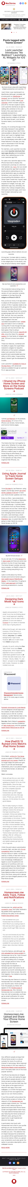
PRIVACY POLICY (21, 1158)
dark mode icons (9, 725)
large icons (22, 559)
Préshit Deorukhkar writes (10, 915)
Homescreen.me (17, 1101)
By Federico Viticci (14, 63)
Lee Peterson (11, 418)
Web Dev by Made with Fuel (9, 1168)
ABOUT (4, 1158)
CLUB (3, 19)
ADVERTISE (13, 1158)
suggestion (21, 721)
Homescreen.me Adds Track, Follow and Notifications (14, 895)
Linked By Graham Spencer (14, 903)
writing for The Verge (17, 756)
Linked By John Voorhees (14, 394)
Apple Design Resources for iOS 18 (12, 727)
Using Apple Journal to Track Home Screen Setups (14, 476)
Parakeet (5, 622)
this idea (8, 488)
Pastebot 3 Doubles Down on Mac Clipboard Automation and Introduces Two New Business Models (19, 27)
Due (10, 976)
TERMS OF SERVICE (14, 1159)
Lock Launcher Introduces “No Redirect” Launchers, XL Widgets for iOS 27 (14, 55)
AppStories (16, 96)
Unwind (3, 98)
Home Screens (6, 421)
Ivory (14, 167)
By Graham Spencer (14, 1024)
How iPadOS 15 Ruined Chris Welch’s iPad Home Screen (14, 744)
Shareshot (4, 519)
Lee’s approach (11, 583)
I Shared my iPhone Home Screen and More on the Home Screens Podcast (14, 384)
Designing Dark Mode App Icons (14, 600)
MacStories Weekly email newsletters (13, 1067)
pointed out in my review (9, 760)
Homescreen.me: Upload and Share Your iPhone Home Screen (14, 1018)
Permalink (5, 463)
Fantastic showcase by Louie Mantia (13, 707)
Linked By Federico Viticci (14, 484)
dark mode (6, 561)
